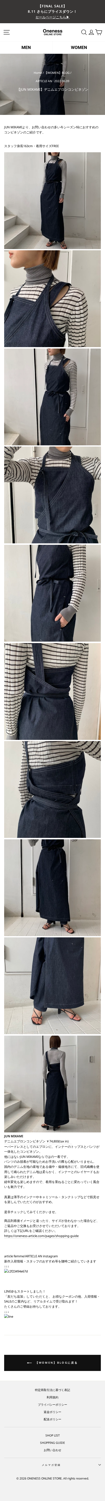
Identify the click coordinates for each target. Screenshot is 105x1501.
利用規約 (52, 1397)
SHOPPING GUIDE (52, 1443)
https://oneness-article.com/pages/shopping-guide (41, 1236)
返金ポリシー (52, 1412)
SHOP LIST (52, 1435)
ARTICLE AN (44, 81)
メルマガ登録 (51, 1465)
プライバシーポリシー (52, 1404)
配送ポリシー (52, 1419)
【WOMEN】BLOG (57, 73)
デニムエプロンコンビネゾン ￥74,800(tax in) (38, 1141)
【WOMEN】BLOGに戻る (56, 1362)
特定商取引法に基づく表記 (52, 1390)
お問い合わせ (52, 1450)
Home (38, 73)
